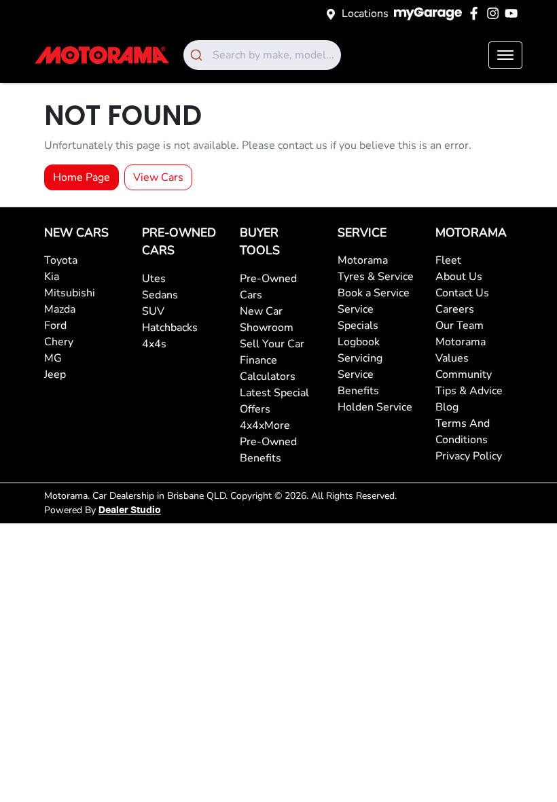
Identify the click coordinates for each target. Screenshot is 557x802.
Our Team (459, 325)
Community (463, 374)
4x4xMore (265, 425)
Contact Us (462, 292)
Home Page (81, 177)
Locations (365, 13)
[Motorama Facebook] (476, 13)
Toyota (60, 260)
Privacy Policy (468, 456)
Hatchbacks (170, 327)
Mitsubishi (69, 292)
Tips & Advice (469, 390)
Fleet (448, 260)
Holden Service (375, 407)
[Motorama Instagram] (495, 13)
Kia (51, 276)
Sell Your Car (272, 343)
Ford (55, 325)
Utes (154, 278)
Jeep (55, 374)
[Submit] (198, 55)
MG (53, 358)
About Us (458, 276)
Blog (447, 407)
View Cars (158, 177)
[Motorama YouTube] (514, 13)
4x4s (154, 343)
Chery (58, 341)
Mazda (59, 309)
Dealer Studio (129, 510)
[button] (505, 55)
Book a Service (374, 292)
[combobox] (262, 55)
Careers (454, 309)
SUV (153, 311)
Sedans (160, 294)
